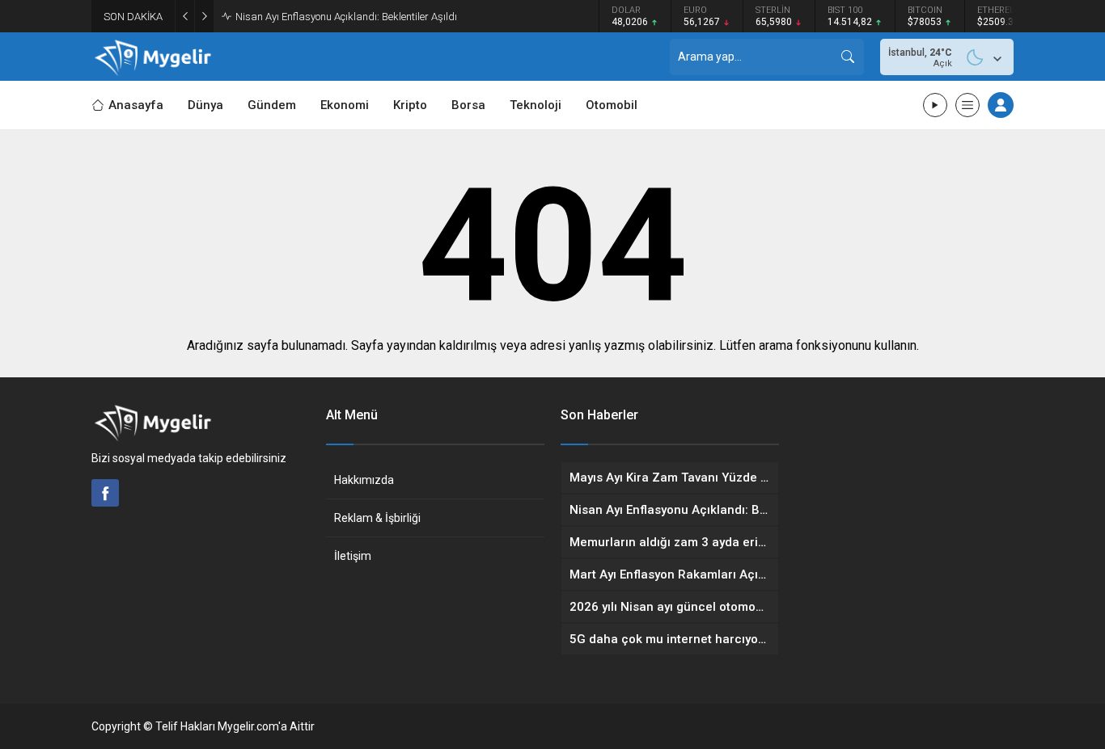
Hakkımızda (364, 479)
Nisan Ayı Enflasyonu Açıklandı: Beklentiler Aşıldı (346, 17)
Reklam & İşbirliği (377, 517)
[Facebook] (105, 493)
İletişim (352, 555)
